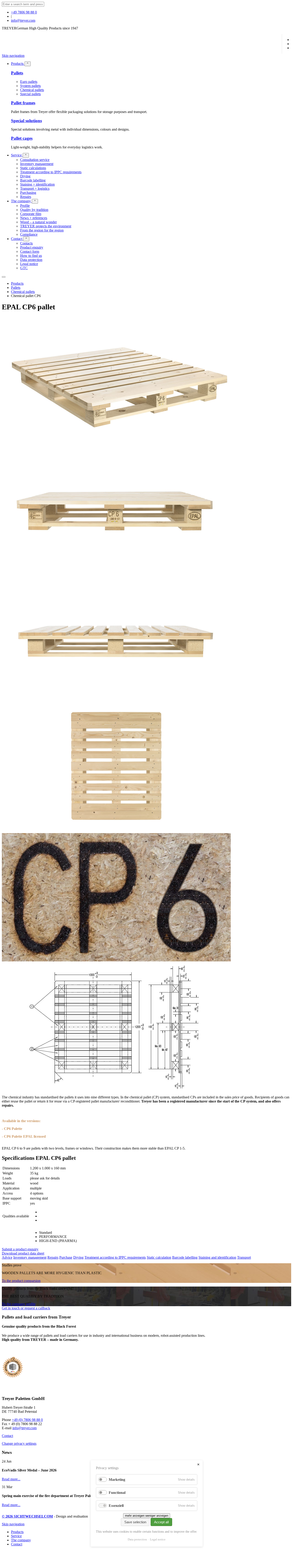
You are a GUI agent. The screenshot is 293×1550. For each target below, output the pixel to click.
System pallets (30, 86)
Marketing (117, 1480)
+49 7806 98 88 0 (24, 12)
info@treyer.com (23, 20)
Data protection (137, 1539)
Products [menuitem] (17, 1532)
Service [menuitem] (16, 1536)
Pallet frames (23, 102)
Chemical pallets (32, 90)
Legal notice (157, 1539)
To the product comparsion (21, 1281)
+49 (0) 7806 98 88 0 (27, 1420)
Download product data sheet (23, 1253)
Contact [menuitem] (16, 1544)
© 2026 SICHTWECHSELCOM (27, 1516)
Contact (7, 1436)
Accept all (161, 1522)
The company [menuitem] (21, 1540)
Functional (117, 1493)
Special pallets (30, 94)
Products (17, 283)
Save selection (135, 1522)
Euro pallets (28, 82)
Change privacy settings (19, 1443)
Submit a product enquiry (20, 1249)
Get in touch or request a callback (26, 1308)
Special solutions (26, 120)
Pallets (17, 73)
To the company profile (18, 1304)
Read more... (11, 1479)
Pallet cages (22, 138)
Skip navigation (13, 56)
